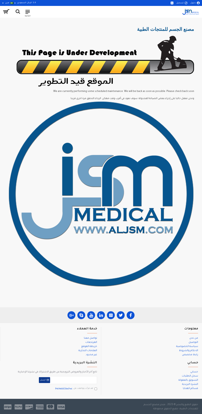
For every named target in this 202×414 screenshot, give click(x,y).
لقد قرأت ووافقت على (74, 388)
